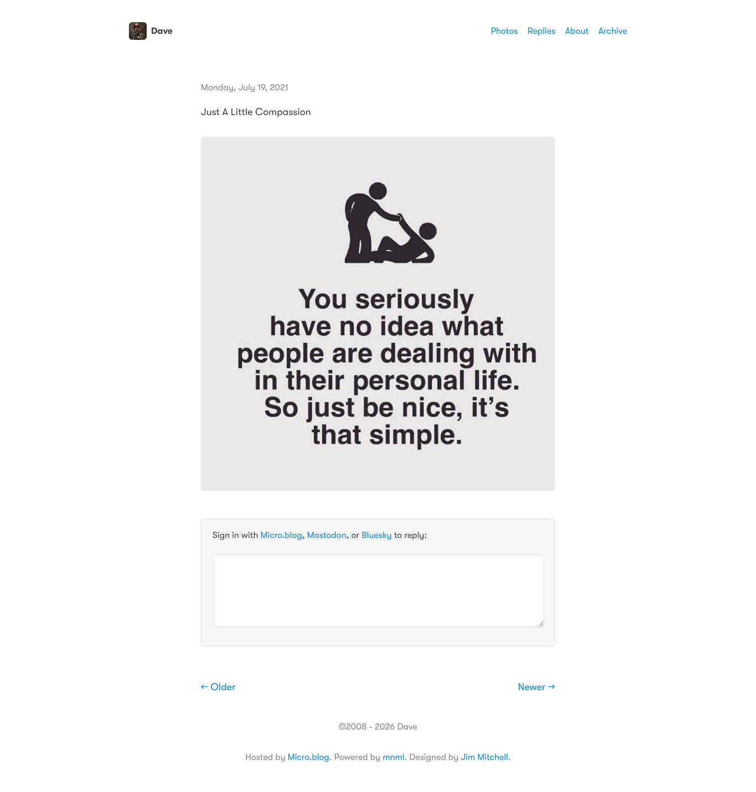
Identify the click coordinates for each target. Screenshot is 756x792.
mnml (393, 757)
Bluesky (376, 535)
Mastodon (326, 535)
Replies (541, 31)
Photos (504, 31)
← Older (218, 687)
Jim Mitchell (484, 757)
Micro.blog (281, 535)
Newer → (536, 687)
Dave (162, 31)
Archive (612, 31)
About (576, 31)
